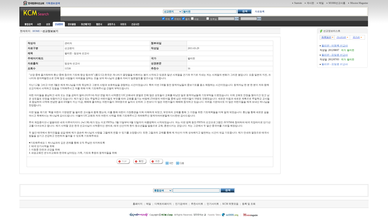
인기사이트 (213, 203)
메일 (321, 3)
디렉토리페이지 (163, 203)
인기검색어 (181, 203)
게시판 (310, 3)
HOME (36, 31)
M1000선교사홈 (337, 3)
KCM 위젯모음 (230, 203)
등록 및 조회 (248, 203)
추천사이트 (197, 203)
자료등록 (260, 11)
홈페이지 (137, 203)
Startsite (298, 3)
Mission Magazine (359, 3)
